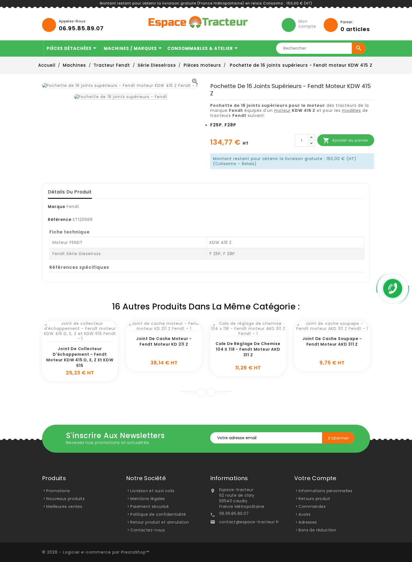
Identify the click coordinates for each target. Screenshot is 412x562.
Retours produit (314, 498)
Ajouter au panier (346, 140)
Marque (56, 206)
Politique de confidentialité (158, 514)
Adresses (307, 522)
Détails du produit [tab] (70, 192)
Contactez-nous (147, 530)
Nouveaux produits (65, 498)
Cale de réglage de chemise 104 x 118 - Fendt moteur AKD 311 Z (248, 349)
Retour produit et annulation (159, 522)
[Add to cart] (73, 338)
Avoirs (304, 514)
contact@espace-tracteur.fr (249, 522)
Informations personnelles (325, 491)
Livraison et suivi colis (152, 491)
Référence (59, 219)
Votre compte (315, 478)
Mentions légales (147, 498)
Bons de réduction (317, 530)
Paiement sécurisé (149, 506)
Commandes (312, 506)
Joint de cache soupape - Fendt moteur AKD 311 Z (332, 341)
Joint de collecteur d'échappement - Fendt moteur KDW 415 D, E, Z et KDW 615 (79, 357)
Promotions (58, 491)
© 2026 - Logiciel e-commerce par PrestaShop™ (95, 552)
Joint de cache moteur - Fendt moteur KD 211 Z (164, 341)
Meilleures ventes (64, 506)
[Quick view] (86, 338)
